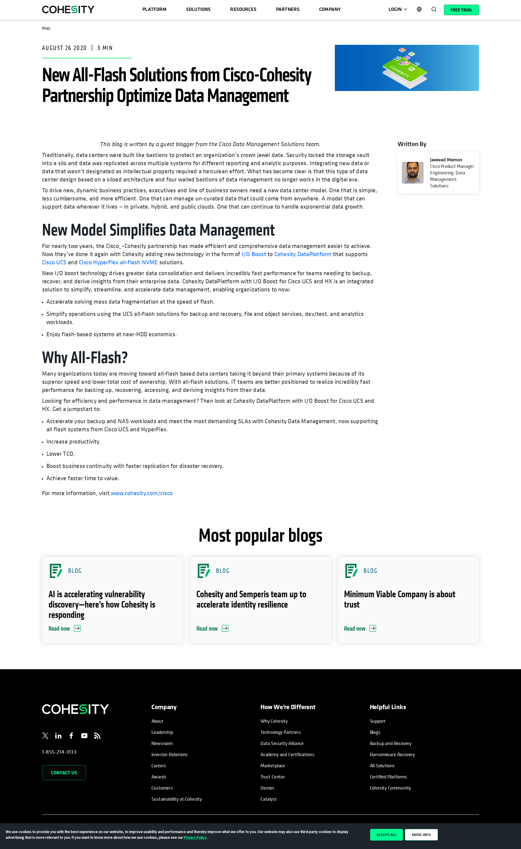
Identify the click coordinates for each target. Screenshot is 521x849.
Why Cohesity (274, 721)
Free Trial (461, 10)
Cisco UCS (54, 262)
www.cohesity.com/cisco (142, 493)
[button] (112, 600)
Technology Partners (280, 732)
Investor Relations (169, 754)
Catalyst (268, 799)
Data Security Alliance (282, 743)
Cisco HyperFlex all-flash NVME (118, 262)
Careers (158, 765)
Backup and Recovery (391, 743)
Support (378, 721)
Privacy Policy (195, 837)
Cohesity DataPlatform (303, 254)
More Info (421, 834)
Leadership (162, 732)
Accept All (386, 834)
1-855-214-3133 (59, 752)
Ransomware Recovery (392, 754)
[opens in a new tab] (45, 736)
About (157, 721)
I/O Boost (254, 254)
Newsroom (162, 743)
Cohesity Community (390, 788)
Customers (162, 788)
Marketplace (272, 765)
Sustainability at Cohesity (176, 799)
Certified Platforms (388, 776)
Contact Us (64, 772)
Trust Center (272, 776)
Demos (267, 788)
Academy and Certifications (287, 754)
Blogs (375, 732)
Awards (158, 776)
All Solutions (382, 765)
